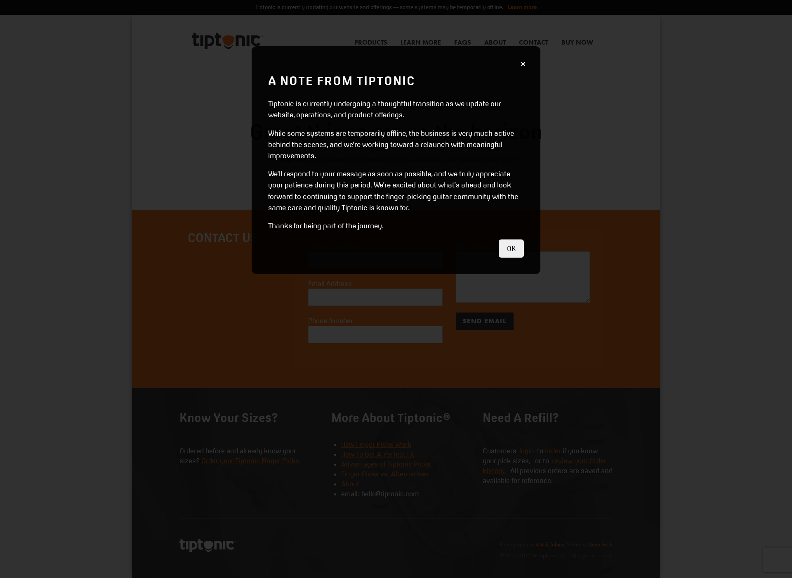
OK (511, 248)
